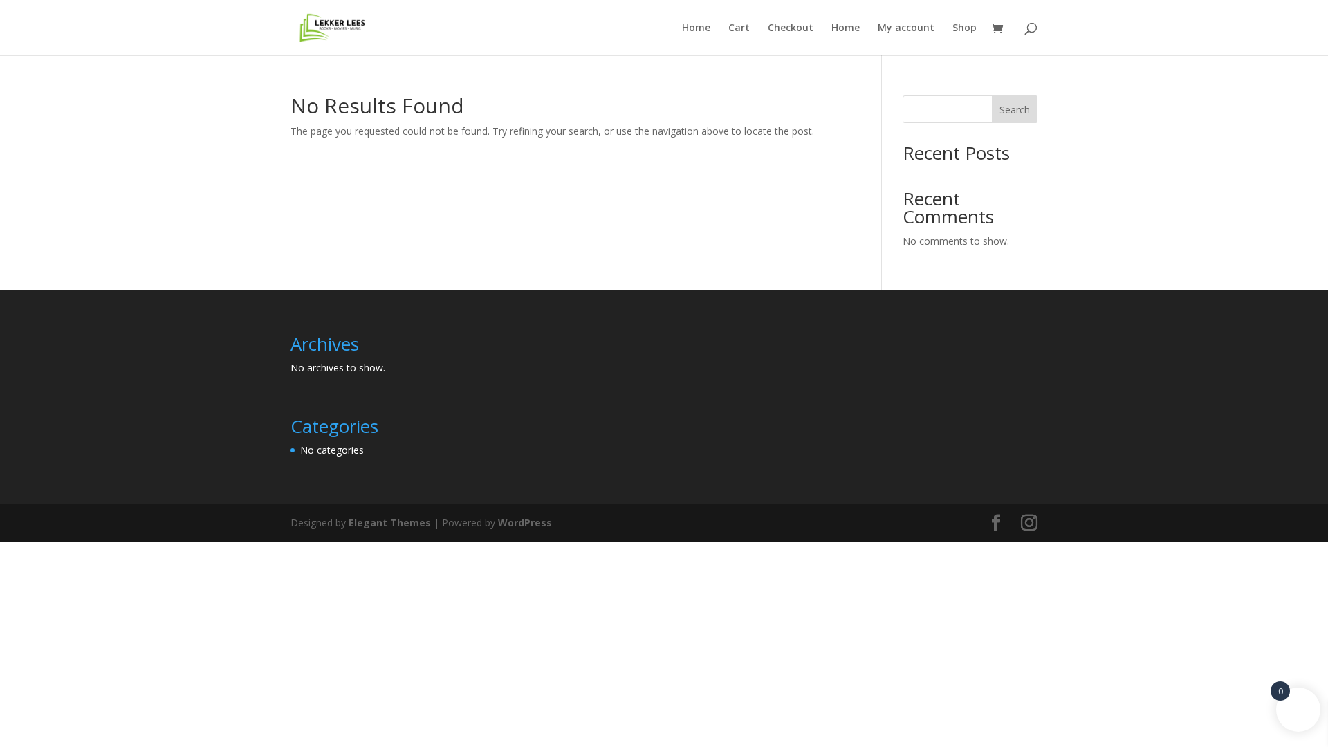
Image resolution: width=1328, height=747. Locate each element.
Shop (964, 28)
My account (906, 28)
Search (1014, 109)
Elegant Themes (390, 522)
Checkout (790, 28)
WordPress (525, 522)
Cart (739, 28)
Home (696, 28)
